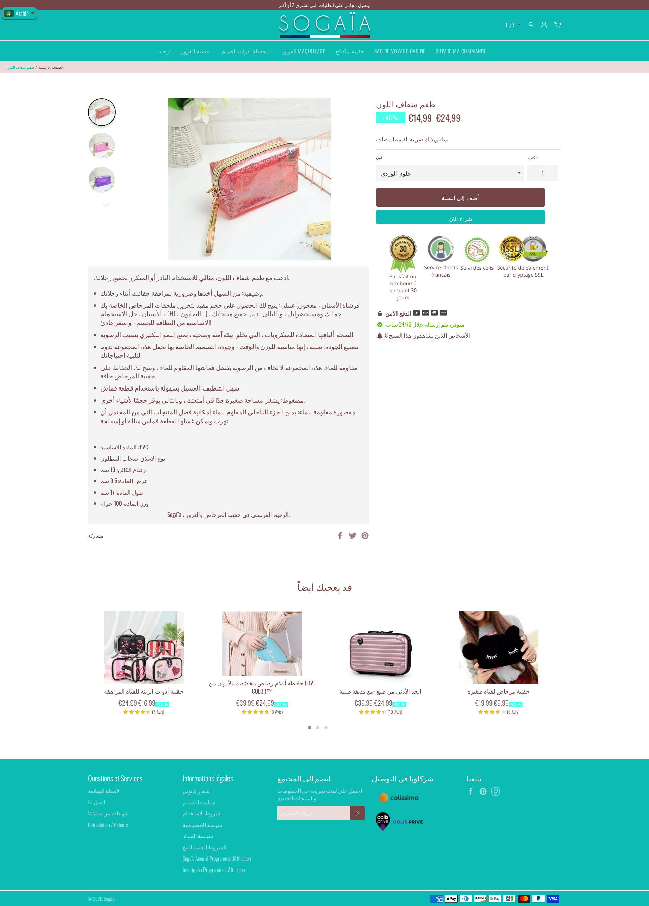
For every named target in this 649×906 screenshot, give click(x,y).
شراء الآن (460, 218)
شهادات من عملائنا (108, 813)
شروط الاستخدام (201, 813)
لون (379, 157)
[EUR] (512, 25)
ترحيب (163, 51)
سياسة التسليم (199, 802)
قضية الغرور (195, 51)
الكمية (532, 157)
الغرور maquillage (304, 51)
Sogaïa (109, 898)
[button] (310, 727)
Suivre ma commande (461, 51)
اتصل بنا (96, 802)
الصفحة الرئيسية (51, 67)
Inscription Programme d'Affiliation (214, 869)
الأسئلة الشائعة (104, 791)
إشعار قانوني (197, 791)
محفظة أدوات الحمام (245, 51)
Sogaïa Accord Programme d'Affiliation (217, 858)
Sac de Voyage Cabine (400, 51)
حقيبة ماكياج (350, 51)
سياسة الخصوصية (202, 825)
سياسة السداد (198, 836)
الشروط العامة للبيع (204, 847)
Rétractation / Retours (108, 825)
